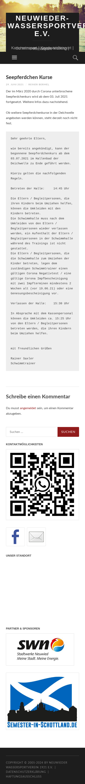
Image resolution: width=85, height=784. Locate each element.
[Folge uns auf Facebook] (15, 536)
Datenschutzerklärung (26, 772)
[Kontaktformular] (36, 536)
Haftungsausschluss (24, 776)
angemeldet (28, 408)
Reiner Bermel (38, 84)
